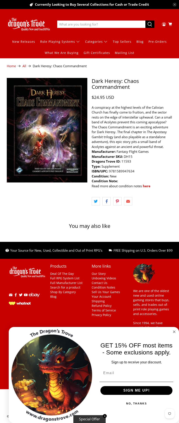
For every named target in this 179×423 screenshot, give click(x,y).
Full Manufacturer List (66, 283)
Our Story (99, 274)
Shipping (98, 301)
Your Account (101, 296)
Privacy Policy (101, 315)
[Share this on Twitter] (96, 201)
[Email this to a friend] (128, 201)
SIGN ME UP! (136, 390)
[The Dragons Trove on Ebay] (34, 299)
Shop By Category (63, 292)
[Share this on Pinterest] (117, 201)
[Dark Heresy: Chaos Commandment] (47, 130)
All (24, 66)
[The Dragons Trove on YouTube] (26, 296)
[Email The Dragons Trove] (11, 296)
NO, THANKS (136, 403)
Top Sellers (122, 42)
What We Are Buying (62, 53)
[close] (174, 4)
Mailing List (124, 53)
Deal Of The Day (62, 274)
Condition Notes (103, 287)
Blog (140, 42)
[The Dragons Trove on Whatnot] (20, 304)
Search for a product (65, 287)
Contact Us (99, 283)
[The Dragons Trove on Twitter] (21, 296)
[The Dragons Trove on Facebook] (16, 296)
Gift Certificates (97, 53)
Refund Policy (102, 306)
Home (11, 66)
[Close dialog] (174, 331)
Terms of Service (104, 310)
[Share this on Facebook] (106, 201)
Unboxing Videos (104, 278)
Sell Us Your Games (106, 292)
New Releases (23, 42)
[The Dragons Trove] (29, 24)
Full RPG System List (64, 278)
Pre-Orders (157, 42)
